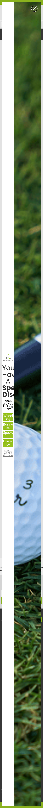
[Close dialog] (34, 9)
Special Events (8, 434)
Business (8, 426)
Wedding (8, 417)
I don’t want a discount (8, 452)
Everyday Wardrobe (8, 443)
